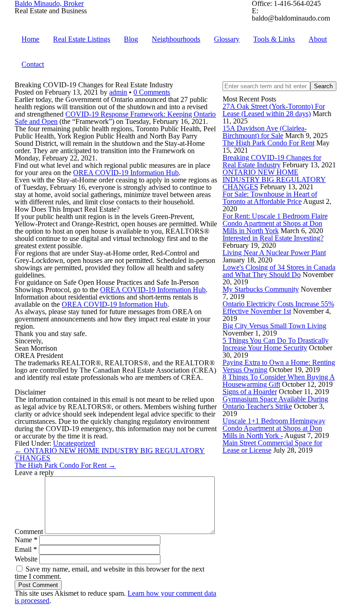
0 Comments (151, 92)
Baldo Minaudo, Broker (49, 3)
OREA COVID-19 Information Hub (126, 172)
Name (26, 540)
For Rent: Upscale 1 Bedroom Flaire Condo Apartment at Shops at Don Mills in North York (275, 223)
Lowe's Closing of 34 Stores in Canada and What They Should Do (279, 270)
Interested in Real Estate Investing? (273, 238)
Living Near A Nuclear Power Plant (274, 252)
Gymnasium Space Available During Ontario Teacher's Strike (275, 402)
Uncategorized (74, 443)
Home (30, 39)
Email (26, 549)
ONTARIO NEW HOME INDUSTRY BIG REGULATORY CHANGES (274, 179)
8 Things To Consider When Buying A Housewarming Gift (279, 380)
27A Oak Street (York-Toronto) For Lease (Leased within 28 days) (274, 110)
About (317, 39)
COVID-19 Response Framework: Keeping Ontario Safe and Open (115, 117)
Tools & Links (274, 39)
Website (26, 559)
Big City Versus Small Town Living (274, 326)
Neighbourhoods (176, 39)
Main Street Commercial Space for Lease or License (272, 446)
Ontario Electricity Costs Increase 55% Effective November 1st (278, 307)
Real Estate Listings (81, 39)
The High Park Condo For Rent (268, 143)
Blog (131, 39)
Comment (29, 531)
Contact (32, 64)
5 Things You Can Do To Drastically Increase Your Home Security (276, 344)
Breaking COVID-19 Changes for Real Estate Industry (272, 161)
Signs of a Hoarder (250, 391)
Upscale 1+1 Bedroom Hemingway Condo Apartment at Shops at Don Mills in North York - (274, 428)
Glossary (226, 39)
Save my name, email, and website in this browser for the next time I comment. (109, 572)
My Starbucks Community (261, 289)
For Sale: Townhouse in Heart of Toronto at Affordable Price (270, 197)
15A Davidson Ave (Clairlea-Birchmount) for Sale (265, 131)
